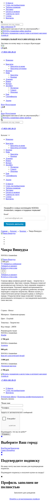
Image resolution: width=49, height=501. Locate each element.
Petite (8, 73)
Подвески (14, 88)
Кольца (9, 84)
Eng (29, 31)
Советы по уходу (13, 14)
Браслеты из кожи (17, 66)
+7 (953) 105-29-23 (8, 52)
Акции (8, 100)
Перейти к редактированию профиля (25, 499)
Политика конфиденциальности (30, 397)
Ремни (8, 81)
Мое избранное (7, 27)
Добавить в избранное (12, 264)
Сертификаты (11, 96)
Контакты (10, 18)
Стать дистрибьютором (15, 5)
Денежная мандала (8, 366)
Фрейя (3, 335)
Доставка (9, 9)
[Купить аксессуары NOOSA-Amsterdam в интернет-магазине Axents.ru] (24, 35)
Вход (3, 105)
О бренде (9, 3)
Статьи (8, 16)
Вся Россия (5, 448)
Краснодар (14, 448)
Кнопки (9, 71)
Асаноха (4, 345)
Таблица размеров (13, 7)
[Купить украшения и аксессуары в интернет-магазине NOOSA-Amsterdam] (24, 376)
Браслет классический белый (12, 356)
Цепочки (14, 92)
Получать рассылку (14, 224)
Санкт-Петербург (8, 450)
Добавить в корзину (9, 266)
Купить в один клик (9, 268)
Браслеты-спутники (18, 68)
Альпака (9, 79)
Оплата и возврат (13, 12)
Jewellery (9, 86)
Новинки (9, 60)
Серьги (13, 90)
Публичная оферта (8, 397)
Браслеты (9, 64)
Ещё (7, 94)
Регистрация (10, 105)
